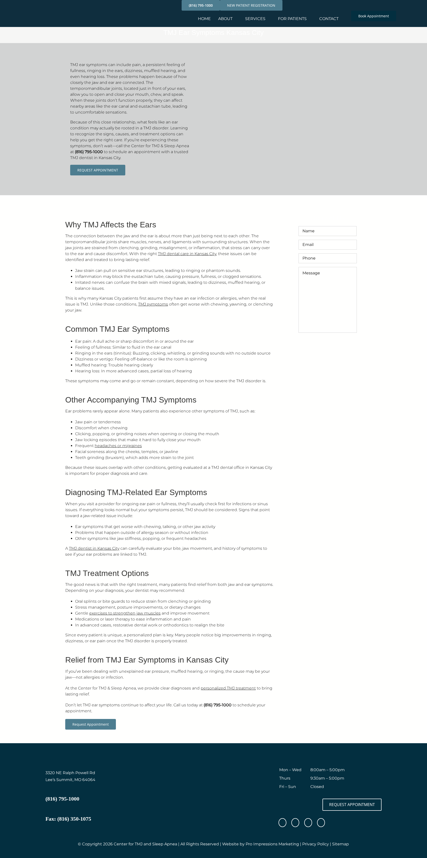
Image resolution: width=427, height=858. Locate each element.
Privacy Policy (315, 844)
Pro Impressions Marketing (272, 844)
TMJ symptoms (153, 304)
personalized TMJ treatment (228, 688)
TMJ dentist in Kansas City (94, 548)
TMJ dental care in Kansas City (187, 253)
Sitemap (340, 844)
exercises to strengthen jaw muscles (125, 613)
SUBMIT (327, 345)
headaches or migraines (118, 445)
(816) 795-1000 (89, 151)
